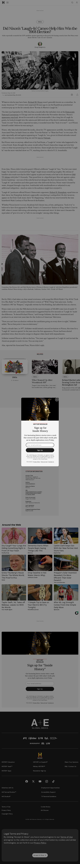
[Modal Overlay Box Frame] (40, 432)
